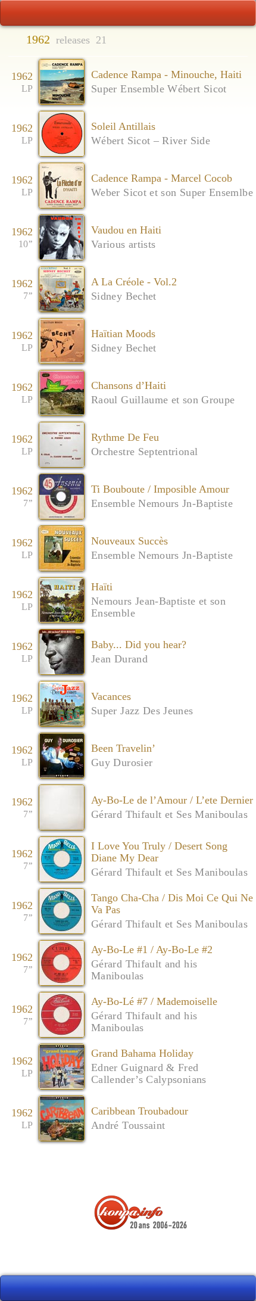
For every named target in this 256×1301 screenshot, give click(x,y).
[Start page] (19, 13)
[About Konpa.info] (128, 1250)
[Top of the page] (128, 1170)
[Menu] (128, 13)
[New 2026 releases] (236, 1288)
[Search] (236, 13)
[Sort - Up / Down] (244, 40)
